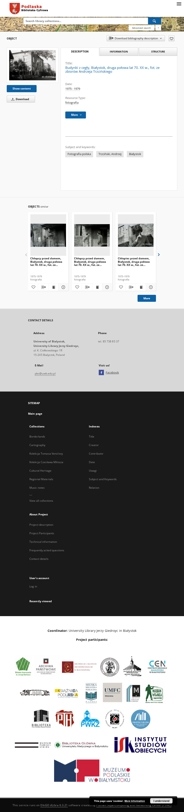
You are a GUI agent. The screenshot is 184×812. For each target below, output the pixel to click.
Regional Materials (41, 479)
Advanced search (141, 27)
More (146, 298)
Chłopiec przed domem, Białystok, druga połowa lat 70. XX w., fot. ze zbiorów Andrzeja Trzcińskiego (134, 261)
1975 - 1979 (72, 89)
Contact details (38, 559)
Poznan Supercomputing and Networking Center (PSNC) (133, 805)
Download (22, 99)
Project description (41, 525)
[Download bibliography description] (43, 287)
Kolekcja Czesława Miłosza (46, 462)
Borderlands (37, 436)
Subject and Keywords (103, 479)
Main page (35, 414)
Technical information (43, 542)
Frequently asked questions (46, 550)
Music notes (37, 488)
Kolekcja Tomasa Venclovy (46, 453)
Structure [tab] (158, 51)
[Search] (154, 20)
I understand (161, 801)
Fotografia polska (79, 154)
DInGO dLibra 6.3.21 (54, 805)
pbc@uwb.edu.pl (45, 373)
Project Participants (41, 533)
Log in (33, 586)
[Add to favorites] (172, 38)
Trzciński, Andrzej (110, 154)
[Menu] (179, 3)
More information (135, 801)
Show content (22, 88)
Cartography (37, 445)
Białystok (135, 154)
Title (91, 436)
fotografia (72, 103)
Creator (94, 445)
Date (92, 462)
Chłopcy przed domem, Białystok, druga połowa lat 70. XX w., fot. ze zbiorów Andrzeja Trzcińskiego (46, 261)
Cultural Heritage (40, 471)
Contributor (96, 453)
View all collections (41, 501)
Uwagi (93, 471)
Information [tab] (119, 51)
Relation (94, 488)
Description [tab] (79, 51)
